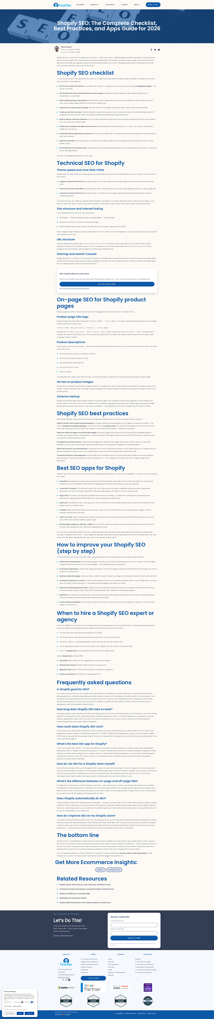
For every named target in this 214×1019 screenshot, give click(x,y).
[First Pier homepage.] (62, 5)
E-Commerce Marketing (144, 964)
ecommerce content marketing (74, 426)
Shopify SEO (67, 656)
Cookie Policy (141, 1013)
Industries (84, 970)
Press (110, 970)
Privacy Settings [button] (130, 1013)
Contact (111, 962)
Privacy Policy (151, 1013)
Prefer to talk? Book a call (63, 936)
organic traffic (110, 426)
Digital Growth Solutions (89, 962)
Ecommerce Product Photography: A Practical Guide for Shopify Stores (87, 889)
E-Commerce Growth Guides (145, 970)
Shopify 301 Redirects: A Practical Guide (75, 893)
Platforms (84, 972)
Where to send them (116, 929)
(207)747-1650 (63, 977)
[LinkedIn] (69, 980)
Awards (110, 975)
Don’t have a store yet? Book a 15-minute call (74, 288)
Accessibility (120, 1013)
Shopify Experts (86, 967)
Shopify (138, 959)
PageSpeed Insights (144, 86)
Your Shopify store (116, 921)
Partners (111, 967)
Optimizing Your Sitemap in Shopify (73, 898)
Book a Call (153, 5)
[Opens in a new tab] (151, 49)
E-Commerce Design (143, 962)
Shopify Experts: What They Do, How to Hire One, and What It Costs (85, 885)
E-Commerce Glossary (143, 972)
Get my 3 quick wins (107, 284)
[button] (94, 4)
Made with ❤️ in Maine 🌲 (63, 1014)
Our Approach (113, 964)
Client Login (93, 978)
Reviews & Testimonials (116, 972)
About (110, 959)
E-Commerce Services (89, 959)
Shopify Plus (71, 651)
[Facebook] (63, 980)
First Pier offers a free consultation (133, 853)
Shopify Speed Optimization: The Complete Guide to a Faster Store (85, 902)
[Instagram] (66, 980)
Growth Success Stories (89, 964)
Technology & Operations (144, 967)
